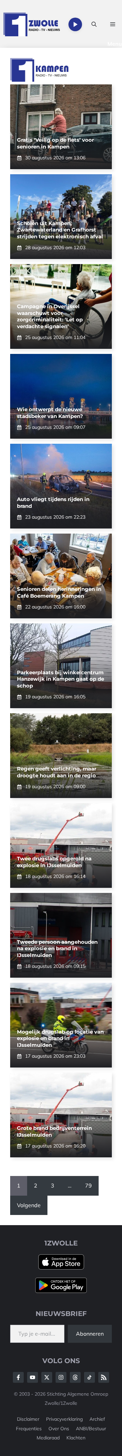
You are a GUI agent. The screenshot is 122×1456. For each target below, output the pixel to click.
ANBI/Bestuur (91, 1428)
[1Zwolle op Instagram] (61, 1377)
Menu (114, 43)
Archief (97, 1419)
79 (88, 1185)
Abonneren (90, 1333)
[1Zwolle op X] (46, 1377)
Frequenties (29, 1428)
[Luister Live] (75, 24)
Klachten (75, 1438)
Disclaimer (28, 1419)
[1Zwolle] (31, 24)
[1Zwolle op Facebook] (18, 1377)
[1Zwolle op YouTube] (89, 1377)
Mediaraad (48, 1438)
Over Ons (58, 1428)
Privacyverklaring (64, 1419)
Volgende (29, 1205)
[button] (94, 24)
